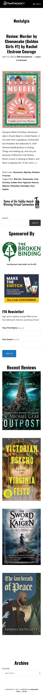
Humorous (18, 172)
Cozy (36, 179)
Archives (6, 668)
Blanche (17, 179)
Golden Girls (16, 182)
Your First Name (13, 328)
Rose (32, 186)
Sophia (5, 189)
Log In (24, 691)
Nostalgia (25, 186)
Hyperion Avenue (31, 182)
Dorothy (6, 182)
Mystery (27, 172)
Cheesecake (27, 179)
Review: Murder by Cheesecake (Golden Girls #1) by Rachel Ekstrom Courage (21, 43)
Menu (38, 4)
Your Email (10, 339)
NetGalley (15, 186)
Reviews (36, 172)
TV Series (6, 175)
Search (5, 218)
